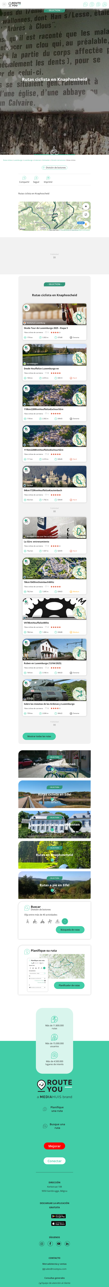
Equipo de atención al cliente (55, 1283)
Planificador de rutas (69, 985)
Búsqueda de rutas (70, 929)
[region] (54, 216)
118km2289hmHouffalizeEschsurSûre (43, 409)
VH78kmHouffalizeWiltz (36, 622)
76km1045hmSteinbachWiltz (39, 582)
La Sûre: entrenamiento (36, 541)
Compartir (24, 181)
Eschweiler (46, 160)
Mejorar (54, 1146)
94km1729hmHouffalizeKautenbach (43, 490)
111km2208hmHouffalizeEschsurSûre (43, 449)
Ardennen (37, 160)
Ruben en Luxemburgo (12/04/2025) (42, 663)
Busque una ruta (57, 1126)
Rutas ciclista (7, 160)
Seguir (36, 181)
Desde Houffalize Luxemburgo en (41, 368)
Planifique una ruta (57, 1109)
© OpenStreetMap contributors (80, 230)
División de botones (58, 160)
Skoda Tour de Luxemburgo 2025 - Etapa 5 (46, 328)
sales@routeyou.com (55, 1268)
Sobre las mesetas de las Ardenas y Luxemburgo (49, 703)
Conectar (55, 1161)
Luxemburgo (17, 160)
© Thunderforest (64, 230)
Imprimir (48, 181)
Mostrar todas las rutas (39, 736)
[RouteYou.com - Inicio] (15, 4)
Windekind (10, 153)
